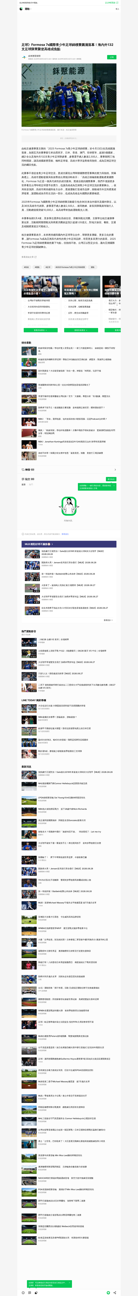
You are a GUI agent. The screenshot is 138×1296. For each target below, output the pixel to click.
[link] (29, 1292)
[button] (23, 1292)
